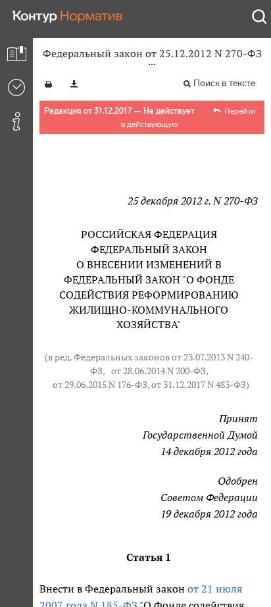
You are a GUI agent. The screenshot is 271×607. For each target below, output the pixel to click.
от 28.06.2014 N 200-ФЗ (158, 371)
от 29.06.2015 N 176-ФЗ (100, 385)
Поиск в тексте (224, 83)
